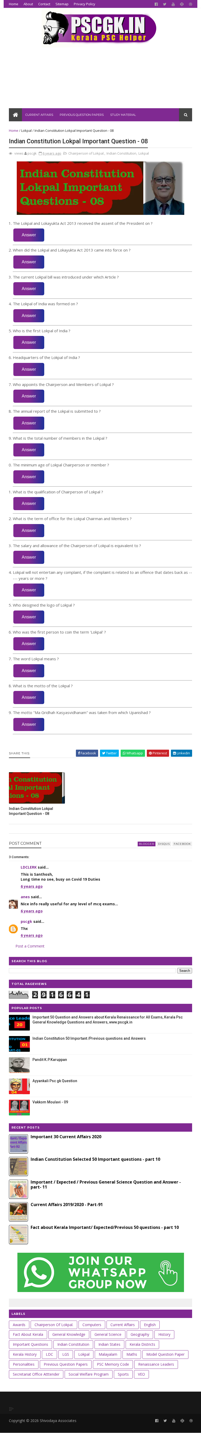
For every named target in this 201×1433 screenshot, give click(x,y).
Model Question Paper (165, 1354)
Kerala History (25, 1354)
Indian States (109, 1344)
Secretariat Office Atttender (36, 1374)
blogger (146, 844)
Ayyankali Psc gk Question (54, 1081)
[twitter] (164, 4)
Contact (44, 4)
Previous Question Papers (82, 115)
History (164, 1334)
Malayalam (108, 1354)
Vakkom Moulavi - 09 (50, 1102)
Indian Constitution (121, 153)
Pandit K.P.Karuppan (49, 1060)
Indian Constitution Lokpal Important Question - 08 (31, 811)
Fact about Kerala (28, 1334)
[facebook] (156, 4)
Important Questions (30, 1344)
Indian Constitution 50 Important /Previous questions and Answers (89, 1038)
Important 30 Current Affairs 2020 (66, 1137)
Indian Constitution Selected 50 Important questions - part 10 (95, 1159)
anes (25, 896)
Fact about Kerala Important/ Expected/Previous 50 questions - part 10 (105, 1227)
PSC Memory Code (113, 1364)
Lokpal (26, 130)
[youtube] (173, 4)
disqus (164, 844)
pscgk (26, 921)
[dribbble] (190, 4)
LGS (65, 1354)
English (150, 1324)
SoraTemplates (37, 1426)
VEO (141, 1374)
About (28, 4)
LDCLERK (29, 867)
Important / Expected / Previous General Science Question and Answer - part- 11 (106, 1184)
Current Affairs (39, 115)
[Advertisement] (100, 71)
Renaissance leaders (156, 1364)
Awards (19, 1324)
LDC (49, 1354)
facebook (182, 844)
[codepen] (182, 4)
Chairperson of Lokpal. (86, 153)
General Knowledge (68, 1334)
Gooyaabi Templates (89, 1426)
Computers (91, 1324)
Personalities (24, 1364)
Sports (123, 1374)
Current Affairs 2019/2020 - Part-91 (67, 1204)
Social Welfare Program (89, 1374)
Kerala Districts (142, 1344)
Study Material (123, 115)
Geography (140, 1334)
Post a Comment (29, 946)
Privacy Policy (84, 4)
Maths (131, 1354)
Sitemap (62, 4)
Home (13, 4)
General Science (107, 1334)
